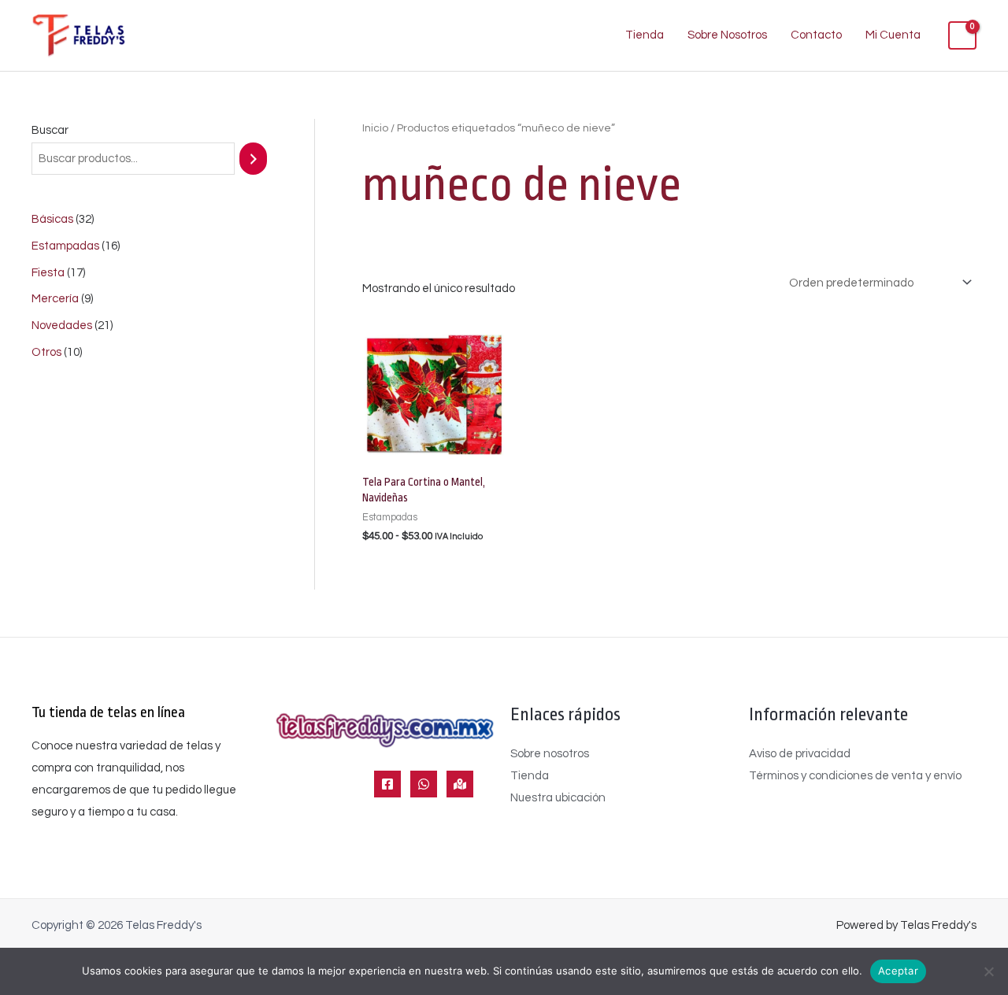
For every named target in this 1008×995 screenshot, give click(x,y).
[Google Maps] (460, 784)
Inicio (375, 128)
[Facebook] (387, 784)
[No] (988, 971)
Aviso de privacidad (799, 754)
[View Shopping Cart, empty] (962, 35)
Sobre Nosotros (727, 35)
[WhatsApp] (423, 784)
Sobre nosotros (549, 754)
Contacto (816, 35)
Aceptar (898, 970)
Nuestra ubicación (558, 798)
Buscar (50, 130)
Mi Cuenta (893, 35)
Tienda (644, 35)
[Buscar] (253, 158)
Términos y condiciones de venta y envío (855, 776)
